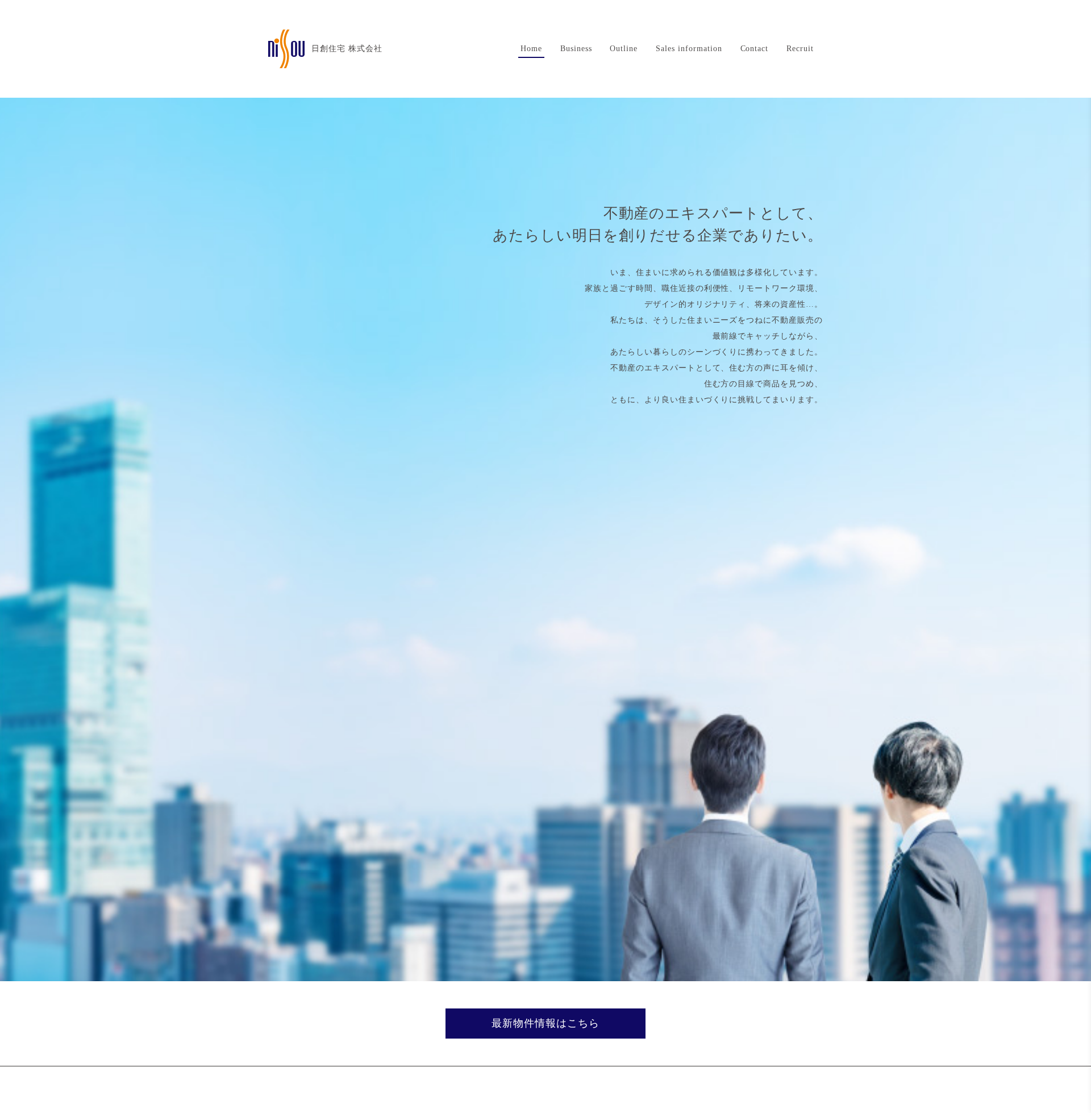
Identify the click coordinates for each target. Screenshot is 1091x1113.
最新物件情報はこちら (545, 1023)
